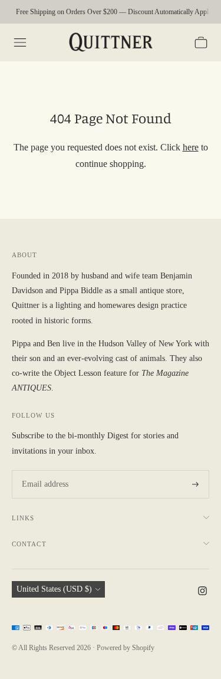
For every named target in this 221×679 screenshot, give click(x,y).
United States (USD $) (54, 589)
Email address (43, 470)
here (191, 147)
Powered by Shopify (125, 648)
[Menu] (20, 42)
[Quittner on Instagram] (202, 592)
